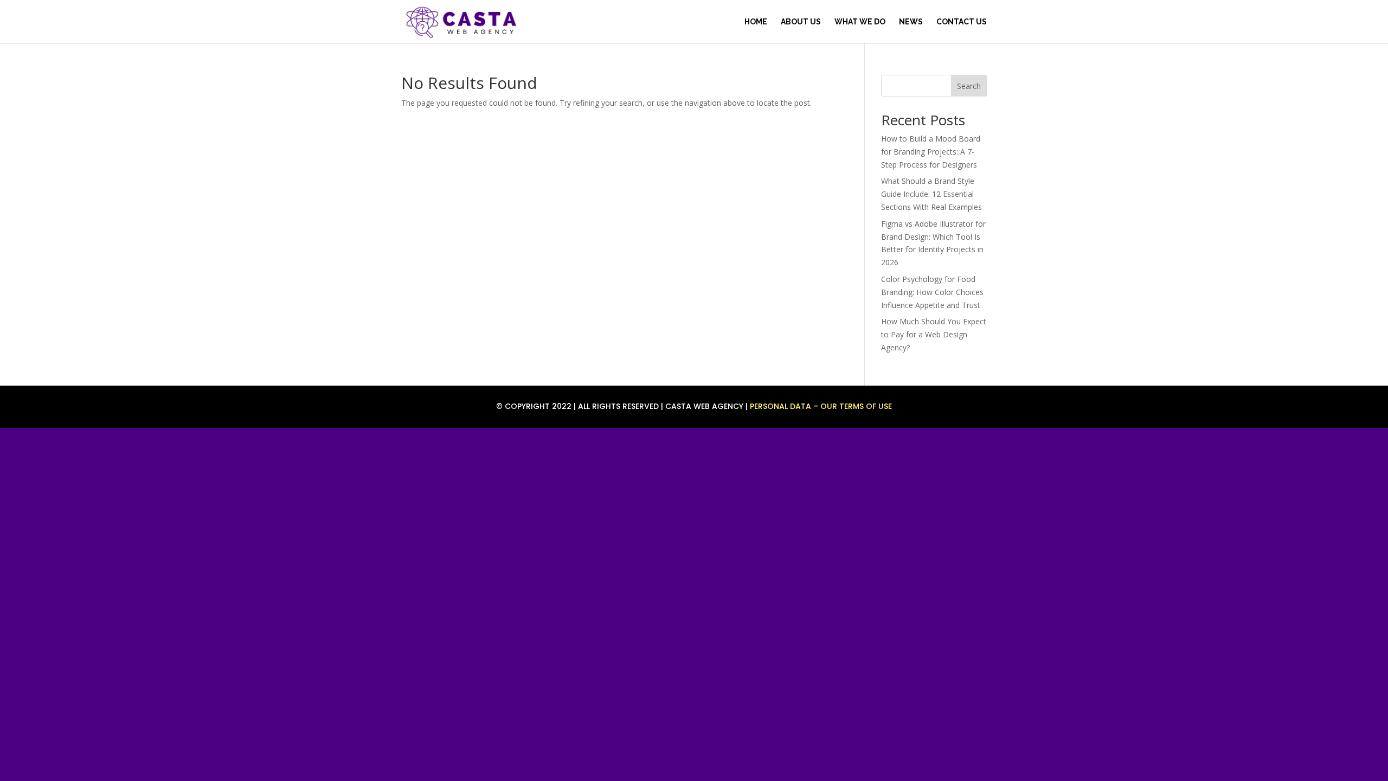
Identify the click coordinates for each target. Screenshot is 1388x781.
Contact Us (961, 22)
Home (755, 22)
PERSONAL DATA (780, 406)
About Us (801, 22)
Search (969, 86)
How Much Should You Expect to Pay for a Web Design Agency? (933, 334)
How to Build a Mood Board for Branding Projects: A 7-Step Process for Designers (930, 151)
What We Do (859, 22)
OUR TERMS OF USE (856, 406)
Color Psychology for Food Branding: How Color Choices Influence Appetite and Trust (932, 292)
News (911, 22)
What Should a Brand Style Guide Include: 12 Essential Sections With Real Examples (931, 194)
